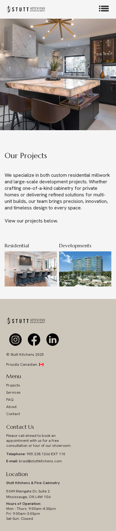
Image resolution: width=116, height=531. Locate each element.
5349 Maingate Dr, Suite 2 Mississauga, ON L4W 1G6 (28, 494)
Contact (13, 413)
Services (13, 392)
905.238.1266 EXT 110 (35, 453)
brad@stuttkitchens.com (34, 461)
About (11, 406)
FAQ (10, 399)
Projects (13, 385)
